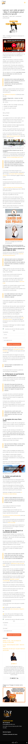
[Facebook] (10, 678)
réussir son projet (11, 522)
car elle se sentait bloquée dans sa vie (15, 157)
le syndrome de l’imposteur (9, 94)
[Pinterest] (14, 678)
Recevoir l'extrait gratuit (14, 344)
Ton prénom (5, 332)
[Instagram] (15, 678)
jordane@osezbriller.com (9, 724)
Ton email (5, 337)
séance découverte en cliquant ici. (17, 609)
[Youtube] (12, 678)
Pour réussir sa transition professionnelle (11, 515)
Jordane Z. (6, 16)
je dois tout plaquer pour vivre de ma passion (13, 187)
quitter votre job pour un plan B (13, 136)
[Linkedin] (17, 678)
